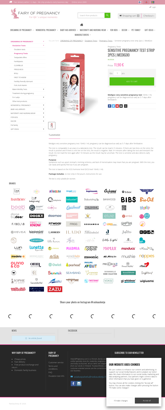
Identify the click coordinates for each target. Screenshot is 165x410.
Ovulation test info (56, 376)
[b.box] (127, 193)
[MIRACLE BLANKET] (73, 258)
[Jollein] (107, 234)
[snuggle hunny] (146, 274)
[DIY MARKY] (145, 210)
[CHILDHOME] (91, 209)
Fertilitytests (18, 61)
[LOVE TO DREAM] (142, 242)
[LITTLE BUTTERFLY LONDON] (89, 242)
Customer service (55, 362)
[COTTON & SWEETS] (110, 210)
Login (154, 7)
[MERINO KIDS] (36, 257)
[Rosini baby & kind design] (34, 275)
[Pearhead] (73, 266)
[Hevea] (18, 233)
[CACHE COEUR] (52, 210)
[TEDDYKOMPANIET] (72, 283)
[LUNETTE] (36, 250)
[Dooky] (36, 217)
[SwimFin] (55, 283)
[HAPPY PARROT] (142, 226)
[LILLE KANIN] (54, 242)
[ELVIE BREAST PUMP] (109, 218)
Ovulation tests (19, 49)
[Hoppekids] (36, 233)
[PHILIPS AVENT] (90, 267)
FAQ (50, 372)
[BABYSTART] (72, 202)
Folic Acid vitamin (20, 85)
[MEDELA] (18, 258)
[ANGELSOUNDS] (91, 193)
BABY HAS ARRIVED (68, 30)
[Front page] (82, 25)
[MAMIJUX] (110, 250)
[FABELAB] (18, 225)
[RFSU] (144, 267)
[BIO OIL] (146, 201)
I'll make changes (121, 400)
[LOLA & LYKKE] (128, 242)
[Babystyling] (91, 201)
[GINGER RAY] (126, 226)
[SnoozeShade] (128, 274)
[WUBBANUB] (18, 290)
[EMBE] (127, 218)
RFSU (16, 73)
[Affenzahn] (55, 193)
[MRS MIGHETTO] (110, 259)
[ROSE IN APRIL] (13, 275)
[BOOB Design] (18, 210)
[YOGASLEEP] (36, 291)
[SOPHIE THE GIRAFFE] (18, 283)
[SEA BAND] (73, 273)
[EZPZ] (144, 218)
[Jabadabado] (91, 233)
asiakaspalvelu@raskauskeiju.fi (90, 376)
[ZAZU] (55, 291)
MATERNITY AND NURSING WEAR (93, 30)
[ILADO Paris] (73, 233)
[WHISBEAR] (128, 282)
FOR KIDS (114, 30)
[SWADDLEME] (36, 283)
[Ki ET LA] (146, 234)
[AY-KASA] (110, 193)
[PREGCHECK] (110, 266)
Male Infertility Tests (19, 89)
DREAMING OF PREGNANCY (21, 30)
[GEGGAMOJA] (91, 224)
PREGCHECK (18, 69)
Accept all (147, 400)
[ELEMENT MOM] (72, 218)
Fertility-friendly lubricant (23, 81)
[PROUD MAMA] (127, 267)
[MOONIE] (91, 257)
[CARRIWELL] (73, 209)
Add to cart (131, 81)
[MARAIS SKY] (146, 250)
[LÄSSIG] (53, 250)
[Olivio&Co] (17, 267)
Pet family (135, 30)
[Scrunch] (55, 274)
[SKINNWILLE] (110, 275)
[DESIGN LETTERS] (124, 210)
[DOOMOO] (55, 217)
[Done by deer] (17, 218)
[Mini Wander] (54, 259)
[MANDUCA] (128, 249)
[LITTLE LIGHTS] (110, 241)
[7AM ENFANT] (16, 193)
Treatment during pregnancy (23, 93)
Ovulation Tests (19, 45)
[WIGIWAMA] (146, 282)
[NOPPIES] (146, 257)
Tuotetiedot (54, 134)
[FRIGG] (73, 226)
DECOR (124, 30)
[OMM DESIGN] (35, 267)
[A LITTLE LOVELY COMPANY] (36, 193)
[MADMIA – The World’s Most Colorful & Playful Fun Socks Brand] (73, 249)
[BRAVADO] (36, 210)
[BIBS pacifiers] (128, 201)
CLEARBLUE (18, 65)
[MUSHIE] (128, 258)
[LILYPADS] (70, 242)
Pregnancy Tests (21, 53)
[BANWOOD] (109, 202)
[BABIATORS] (146, 193)
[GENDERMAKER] (110, 225)
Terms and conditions (52, 367)
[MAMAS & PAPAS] (91, 250)
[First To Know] (35, 226)
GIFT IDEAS (149, 30)
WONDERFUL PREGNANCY (46, 30)
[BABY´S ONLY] (34, 202)
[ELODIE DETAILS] (87, 218)
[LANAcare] (14, 242)
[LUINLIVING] (18, 249)
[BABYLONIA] (54, 202)
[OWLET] (55, 266)
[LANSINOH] (36, 242)
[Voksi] (108, 283)
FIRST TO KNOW (20, 77)
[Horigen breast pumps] (54, 234)
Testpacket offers (20, 57)
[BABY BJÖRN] (18, 200)
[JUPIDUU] (126, 234)
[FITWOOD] (55, 226)
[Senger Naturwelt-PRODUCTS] (91, 275)
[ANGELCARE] (71, 193)
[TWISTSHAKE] (91, 282)
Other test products (19, 101)
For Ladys (16, 97)
